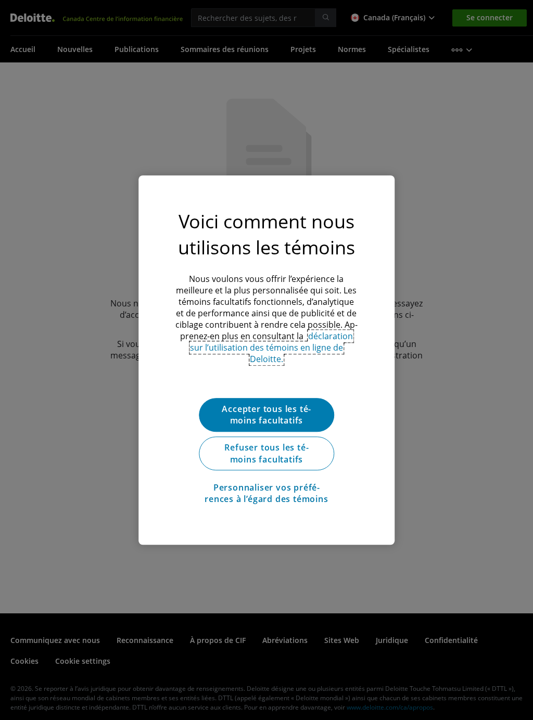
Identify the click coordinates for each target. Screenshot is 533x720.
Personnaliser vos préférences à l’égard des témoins (266, 493)
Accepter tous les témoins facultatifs (266, 414)
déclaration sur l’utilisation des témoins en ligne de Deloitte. (271, 347)
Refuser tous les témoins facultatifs (266, 453)
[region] (266, 360)
